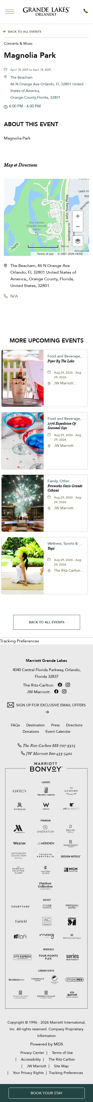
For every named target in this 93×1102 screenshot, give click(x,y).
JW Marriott (37, 753)
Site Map (61, 1066)
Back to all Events (24, 32)
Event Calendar (58, 731)
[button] (25, 315)
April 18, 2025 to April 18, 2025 (30, 70)
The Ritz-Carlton (37, 745)
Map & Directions (20, 165)
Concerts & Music (18, 43)
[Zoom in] (78, 216)
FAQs (15, 725)
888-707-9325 (63, 745)
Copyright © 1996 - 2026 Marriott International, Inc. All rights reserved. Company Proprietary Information (46, 1029)
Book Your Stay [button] (47, 1093)
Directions (74, 725)
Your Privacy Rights (28, 1072)
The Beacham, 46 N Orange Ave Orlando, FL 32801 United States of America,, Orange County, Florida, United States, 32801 (43, 276)
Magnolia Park (30, 55)
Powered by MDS (46, 1044)
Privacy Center (32, 1052)
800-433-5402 (60, 753)
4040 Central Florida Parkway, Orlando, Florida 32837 (47, 673)
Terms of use (45, 253)
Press (55, 725)
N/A (14, 296)
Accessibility (31, 1059)
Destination (35, 725)
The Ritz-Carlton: (39, 685)
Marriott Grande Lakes (46, 660)
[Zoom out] (78, 226)
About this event (31, 124)
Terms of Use (62, 1052)
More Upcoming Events (47, 341)
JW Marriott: (39, 692)
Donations (31, 731)
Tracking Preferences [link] (19, 641)
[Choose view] (78, 241)
